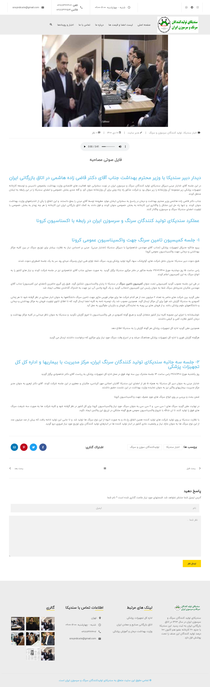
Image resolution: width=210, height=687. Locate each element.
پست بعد (19, 468)
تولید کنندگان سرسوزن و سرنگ (165, 133)
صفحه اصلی (144, 25)
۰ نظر (94, 133)
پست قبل (191, 468)
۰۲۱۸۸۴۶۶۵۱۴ (63, 10)
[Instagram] (198, 7)
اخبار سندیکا (190, 133)
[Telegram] (192, 7)
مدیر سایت (133, 133)
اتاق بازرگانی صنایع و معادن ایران (134, 624)
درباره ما (99, 25)
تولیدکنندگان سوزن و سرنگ (144, 447)
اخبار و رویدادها (65, 25)
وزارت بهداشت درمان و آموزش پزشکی (132, 631)
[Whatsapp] (186, 7)
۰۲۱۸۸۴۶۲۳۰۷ (64, 5)
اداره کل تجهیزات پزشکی (139, 618)
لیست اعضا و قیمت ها (120, 25)
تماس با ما (84, 25)
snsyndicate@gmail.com (25, 7)
